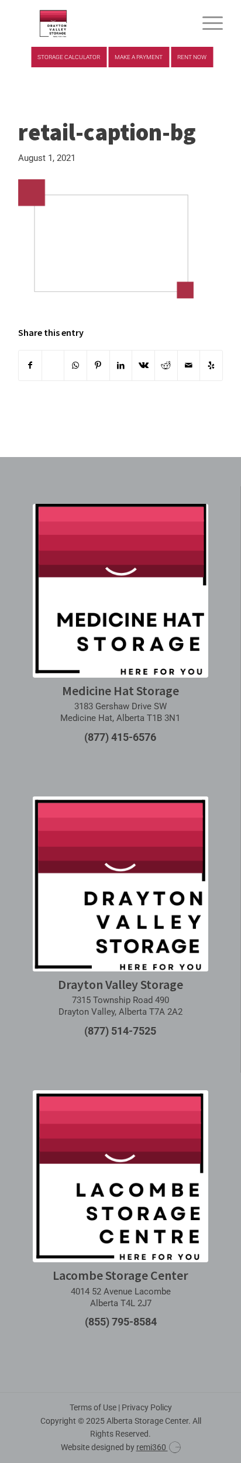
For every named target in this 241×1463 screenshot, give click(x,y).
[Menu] (207, 23)
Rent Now (191, 57)
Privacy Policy (147, 1407)
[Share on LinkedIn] (121, 365)
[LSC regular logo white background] (120, 1176)
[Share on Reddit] (166, 365)
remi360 (152, 1447)
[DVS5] (100, 23)
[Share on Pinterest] (98, 365)
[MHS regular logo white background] (120, 590)
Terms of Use (93, 1407)
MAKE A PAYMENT (139, 57)
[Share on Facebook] (30, 365)
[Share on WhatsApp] (75, 365)
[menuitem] (207, 23)
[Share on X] (53, 365)
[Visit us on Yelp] (211, 365)
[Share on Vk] (143, 365)
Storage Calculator (68, 57)
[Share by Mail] (189, 365)
